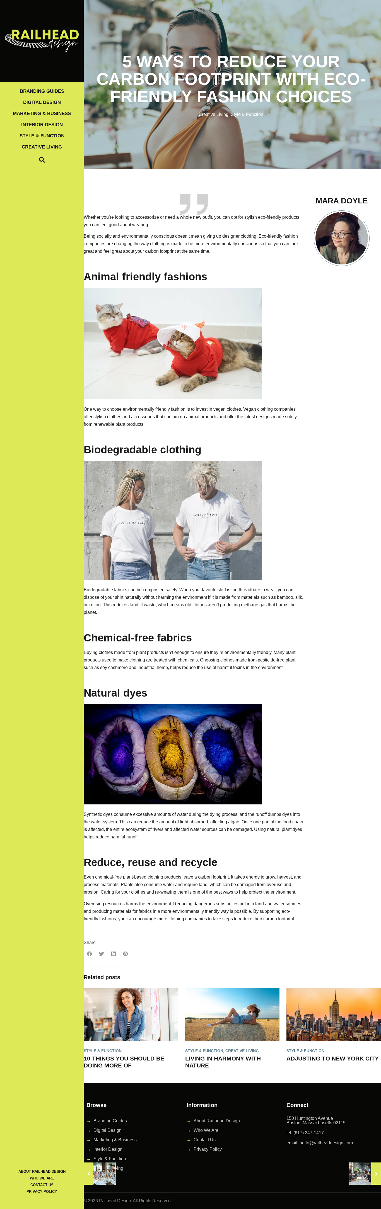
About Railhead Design (42, 1171)
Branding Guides (42, 91)
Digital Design (42, 102)
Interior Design (42, 124)
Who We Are (42, 1178)
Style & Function (42, 135)
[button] (90, 954)
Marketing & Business (42, 113)
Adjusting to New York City (332, 1058)
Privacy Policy (41, 1191)
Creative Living (42, 147)
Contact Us (42, 1185)
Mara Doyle (342, 200)
